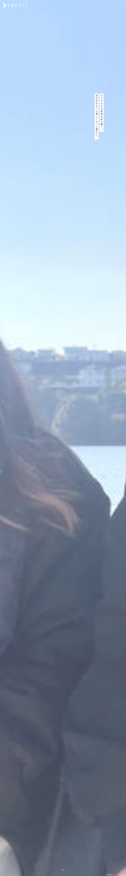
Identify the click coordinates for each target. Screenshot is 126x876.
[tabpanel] (63, 438)
